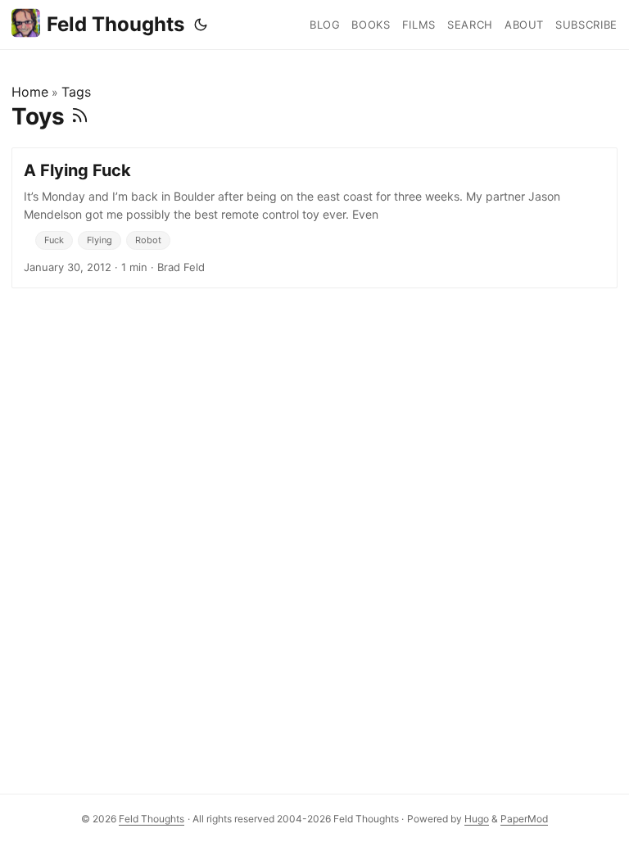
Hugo (476, 819)
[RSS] (79, 116)
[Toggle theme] (200, 24)
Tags (76, 92)
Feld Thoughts (115, 24)
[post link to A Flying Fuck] (314, 217)
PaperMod (524, 819)
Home (29, 92)
